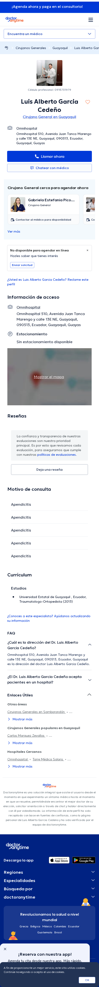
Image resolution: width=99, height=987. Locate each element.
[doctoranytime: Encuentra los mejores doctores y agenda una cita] (6, 47)
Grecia (24, 926)
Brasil (58, 932)
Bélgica (35, 926)
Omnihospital (18, 759)
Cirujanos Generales (31, 48)
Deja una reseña (49, 469)
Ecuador (73, 926)
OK (87, 980)
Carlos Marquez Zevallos (26, 735)
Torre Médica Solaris (48, 759)
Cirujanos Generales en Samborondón (36, 712)
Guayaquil (60, 48)
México (47, 926)
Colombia (60, 926)
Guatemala (44, 932)
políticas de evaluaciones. (57, 455)
